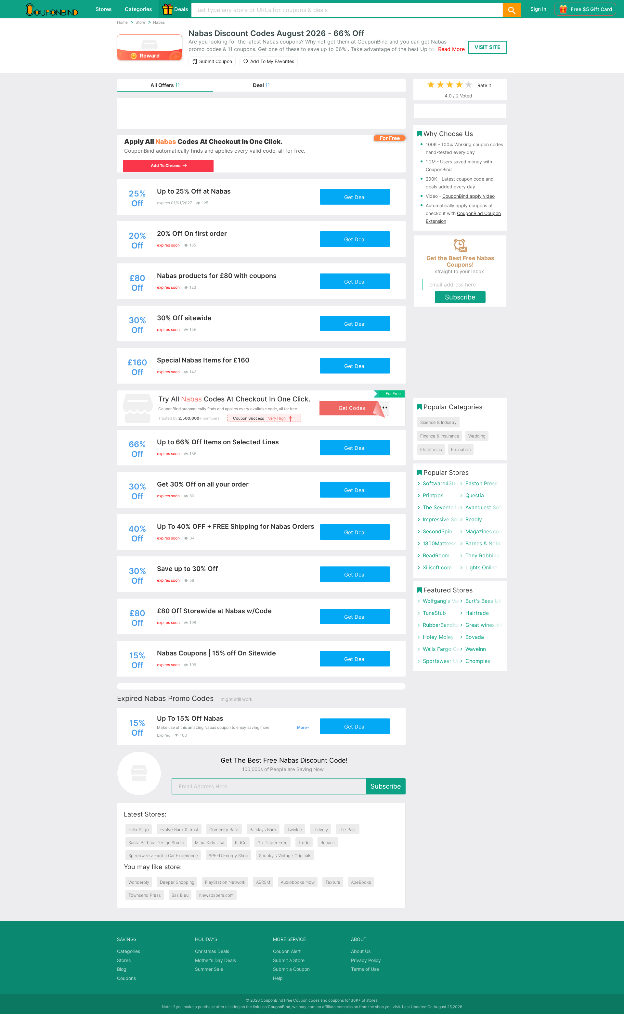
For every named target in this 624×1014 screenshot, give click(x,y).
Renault (327, 842)
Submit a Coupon (291, 969)
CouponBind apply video (468, 196)
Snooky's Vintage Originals (285, 855)
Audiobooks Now (298, 882)
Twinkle (294, 829)
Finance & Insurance (439, 435)
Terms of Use (365, 969)
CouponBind (279, 1006)
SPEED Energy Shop (228, 855)
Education (461, 449)
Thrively (320, 829)
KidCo (241, 842)
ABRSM (263, 882)
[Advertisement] (261, 113)
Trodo (304, 842)
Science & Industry (438, 422)
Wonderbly (138, 882)
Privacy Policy (366, 960)
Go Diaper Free (272, 842)
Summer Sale (209, 969)
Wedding (477, 435)
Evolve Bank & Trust (179, 829)
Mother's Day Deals (215, 960)
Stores (104, 9)
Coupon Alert (287, 951)
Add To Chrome (167, 165)
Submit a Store (289, 960)
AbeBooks (361, 882)
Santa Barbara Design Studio (156, 842)
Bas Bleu (180, 895)
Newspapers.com (216, 895)
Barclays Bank (263, 829)
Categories (138, 9)
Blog (121, 969)
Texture (332, 882)
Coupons (126, 978)
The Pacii (348, 829)
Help (278, 978)
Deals (181, 9)
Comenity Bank (224, 829)
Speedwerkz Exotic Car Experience (163, 855)
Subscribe (385, 786)
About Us (360, 951)
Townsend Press (144, 895)
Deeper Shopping (177, 882)
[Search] (511, 10)
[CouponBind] (56, 9)
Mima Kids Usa (209, 842)
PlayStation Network (225, 882)
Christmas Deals (212, 951)
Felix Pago (138, 829)
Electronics (431, 449)
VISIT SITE (487, 47)
